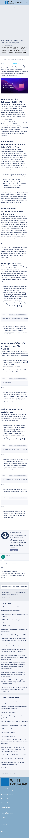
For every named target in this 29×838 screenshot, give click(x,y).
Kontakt (3, 817)
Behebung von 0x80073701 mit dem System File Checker (13, 346)
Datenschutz (4, 824)
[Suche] (27, 2)
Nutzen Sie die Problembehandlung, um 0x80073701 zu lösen (13, 144)
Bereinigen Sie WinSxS (11, 263)
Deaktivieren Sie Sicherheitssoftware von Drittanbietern (12, 211)
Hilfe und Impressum (6, 828)
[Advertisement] (14, 24)
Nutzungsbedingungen (7, 821)
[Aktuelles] (23, 2)
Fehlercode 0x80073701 (10, 64)
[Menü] (2, 2)
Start (2, 831)
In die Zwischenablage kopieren (17, 314)
